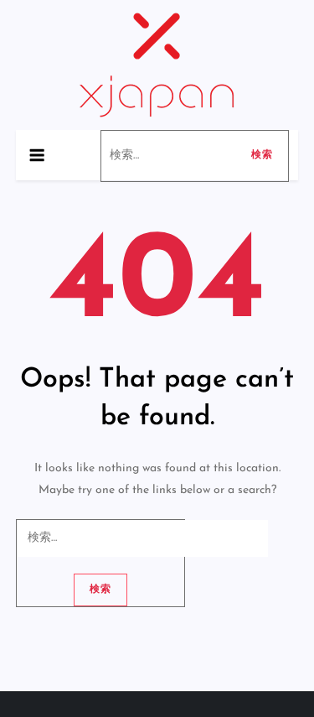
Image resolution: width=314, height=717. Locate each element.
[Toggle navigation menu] (37, 155)
